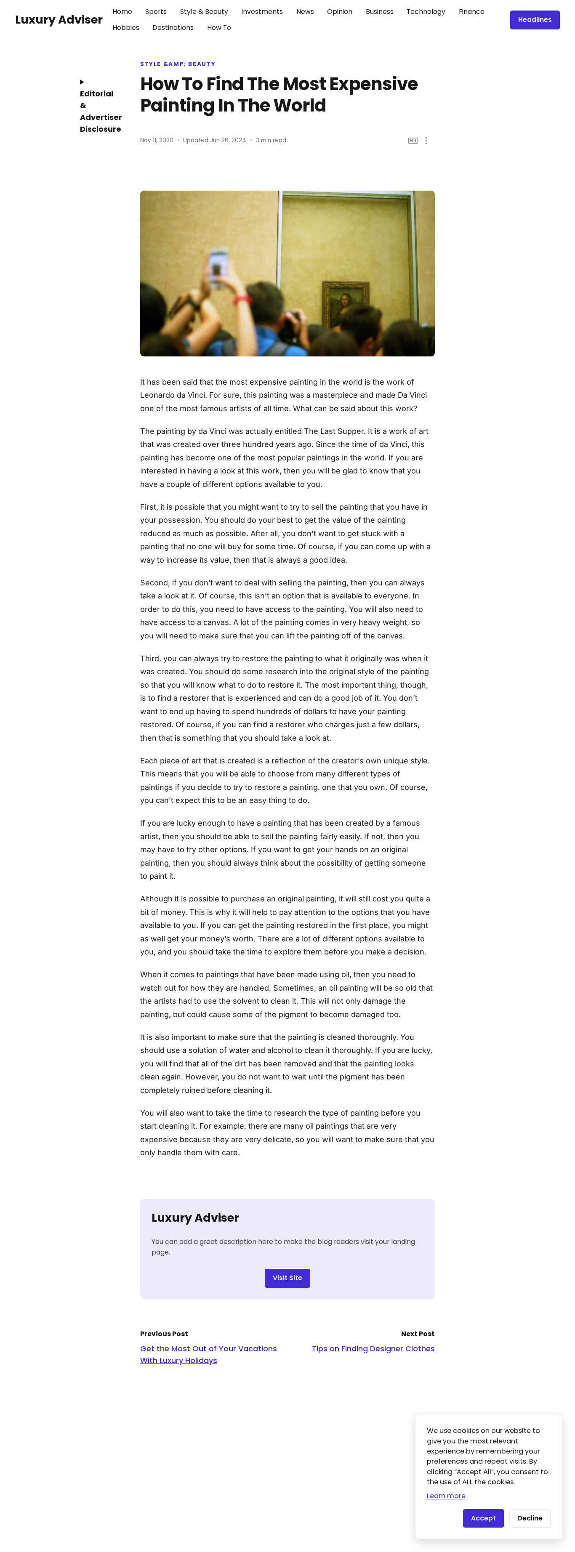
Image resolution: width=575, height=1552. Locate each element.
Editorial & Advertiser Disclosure (98, 111)
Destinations (173, 27)
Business (380, 11)
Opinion (339, 11)
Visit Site (287, 1278)
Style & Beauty (204, 11)
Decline (530, 1518)
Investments (262, 11)
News (305, 11)
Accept (483, 1518)
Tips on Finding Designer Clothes (373, 1348)
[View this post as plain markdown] (413, 140)
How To (219, 27)
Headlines (535, 19)
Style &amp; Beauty (178, 64)
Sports (156, 11)
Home (122, 11)
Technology (426, 11)
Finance (471, 11)
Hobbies (125, 27)
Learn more (446, 1496)
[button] (426, 140)
